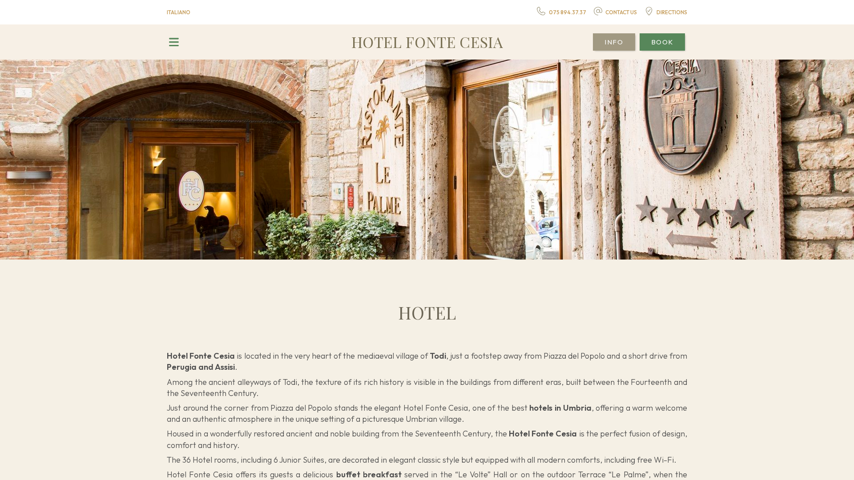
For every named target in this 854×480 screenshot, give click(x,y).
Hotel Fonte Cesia (427, 42)
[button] (174, 42)
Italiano (178, 12)
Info (613, 42)
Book (662, 42)
